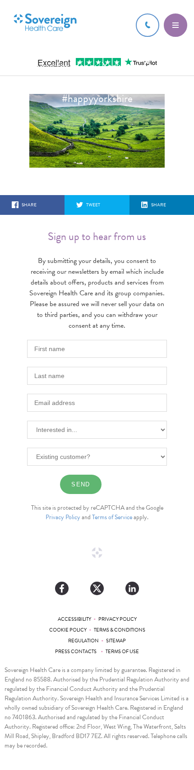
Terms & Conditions (119, 630)
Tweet (93, 204)
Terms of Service (112, 517)
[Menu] (175, 25)
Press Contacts (76, 651)
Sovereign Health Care (45, 23)
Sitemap (116, 641)
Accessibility (74, 619)
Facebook (62, 588)
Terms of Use (122, 651)
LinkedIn (132, 588)
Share (29, 204)
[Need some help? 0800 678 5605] (147, 25)
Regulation (83, 641)
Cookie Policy (68, 630)
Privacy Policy (63, 517)
